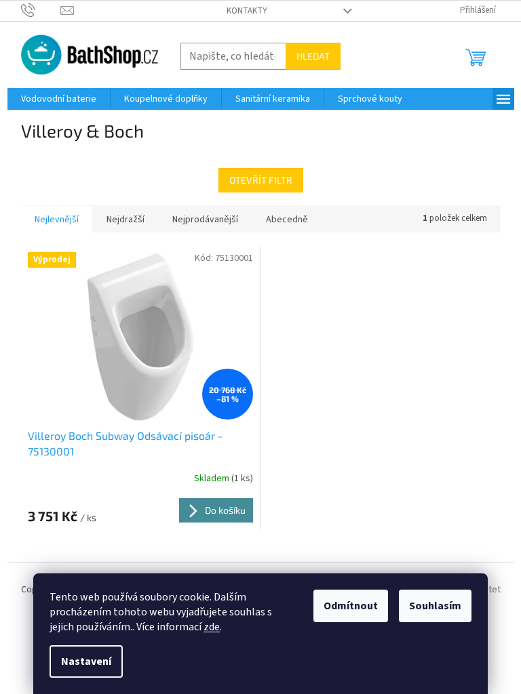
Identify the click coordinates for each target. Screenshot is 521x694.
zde (212, 626)
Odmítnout (351, 605)
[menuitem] (58, 99)
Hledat (313, 56)
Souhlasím (435, 605)
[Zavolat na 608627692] (41, 10)
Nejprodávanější (205, 219)
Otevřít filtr (260, 180)
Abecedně (287, 219)
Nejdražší (125, 219)
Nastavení (86, 661)
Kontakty (247, 11)
